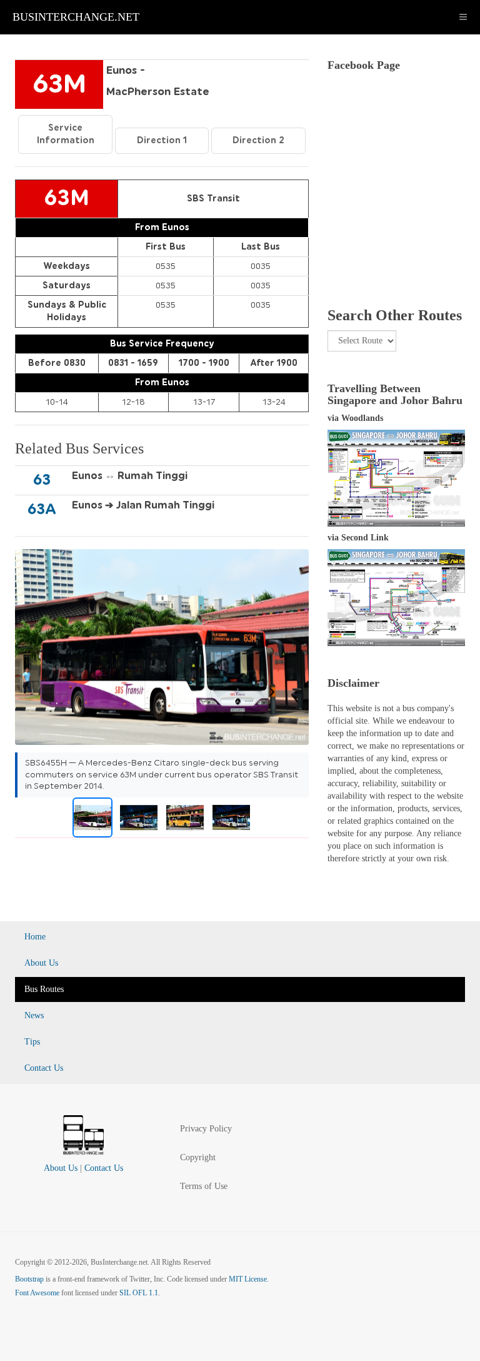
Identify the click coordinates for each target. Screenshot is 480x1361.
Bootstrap (29, 1279)
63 (42, 479)
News (34, 1015)
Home (35, 936)
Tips (32, 1041)
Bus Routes (44, 989)
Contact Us (43, 1068)
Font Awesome (37, 1292)
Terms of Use (204, 1186)
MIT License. (249, 1279)
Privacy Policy (206, 1128)
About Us (41, 963)
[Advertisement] (396, 207)
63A (42, 509)
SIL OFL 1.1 (138, 1292)
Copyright (198, 1157)
